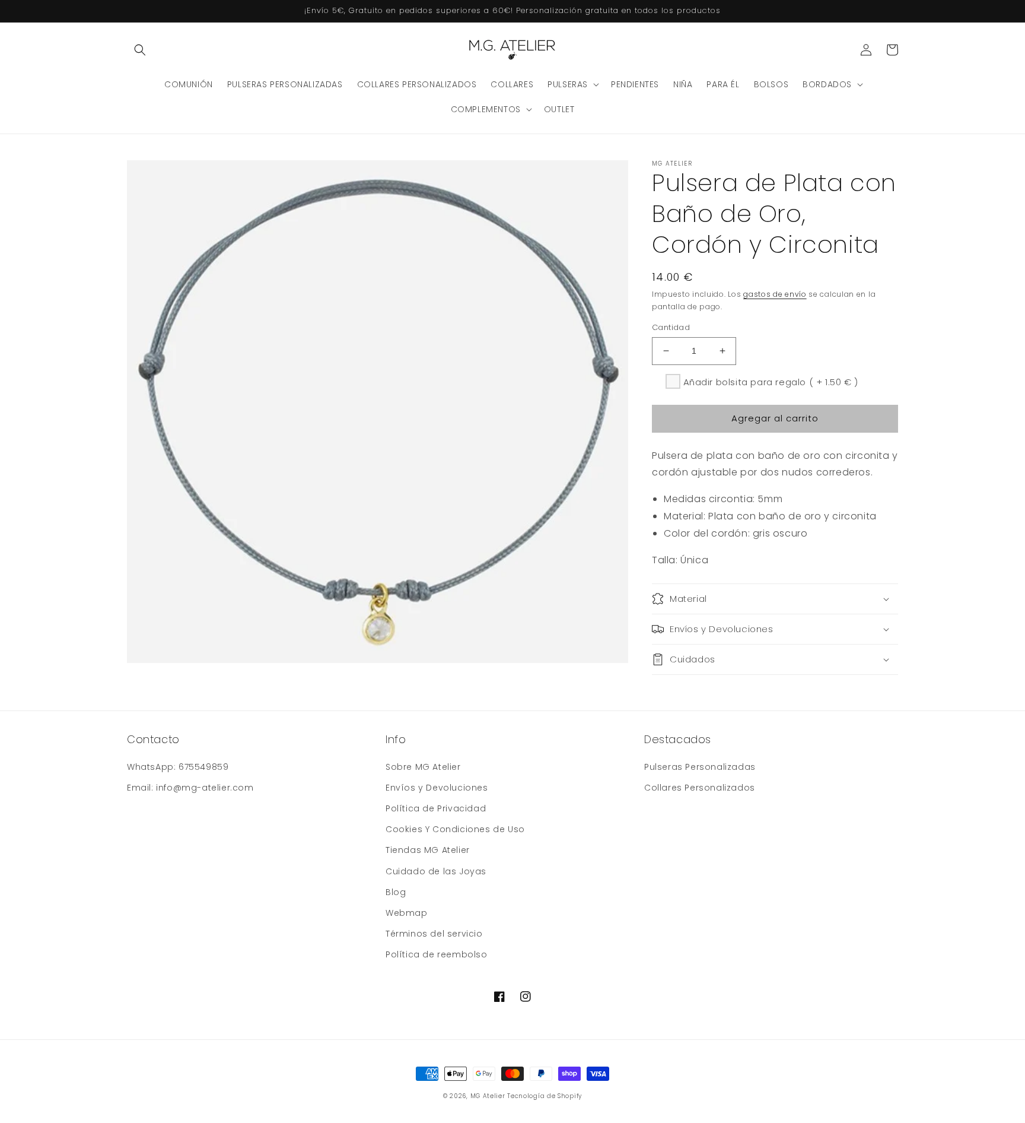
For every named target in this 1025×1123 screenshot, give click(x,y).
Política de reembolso (437, 954)
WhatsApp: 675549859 (177, 767)
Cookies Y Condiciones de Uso (455, 829)
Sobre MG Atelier (423, 767)
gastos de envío (775, 294)
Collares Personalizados (699, 788)
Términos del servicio (434, 934)
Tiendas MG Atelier (428, 850)
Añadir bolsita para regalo (770, 382)
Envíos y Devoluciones (437, 788)
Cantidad (671, 327)
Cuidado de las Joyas (436, 871)
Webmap (407, 913)
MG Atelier (487, 1096)
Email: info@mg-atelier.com (190, 788)
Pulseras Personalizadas (700, 767)
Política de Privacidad (436, 808)
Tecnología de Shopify (544, 1096)
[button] (140, 50)
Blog (396, 892)
